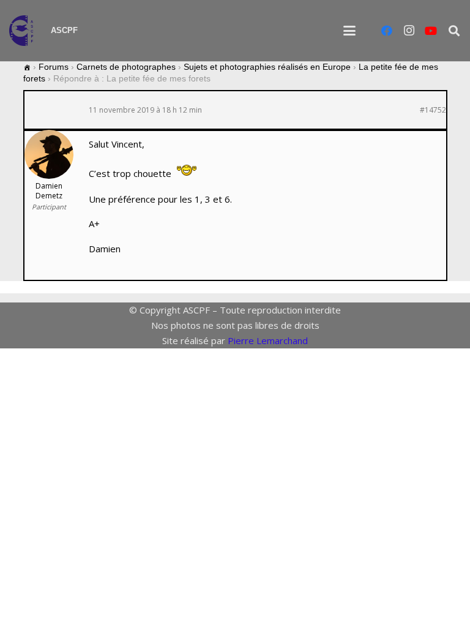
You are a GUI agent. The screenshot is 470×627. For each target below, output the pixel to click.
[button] (349, 30)
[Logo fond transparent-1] (23, 30)
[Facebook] (387, 31)
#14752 (433, 110)
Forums (54, 67)
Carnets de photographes (126, 67)
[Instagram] (409, 31)
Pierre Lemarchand (268, 340)
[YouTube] (431, 31)
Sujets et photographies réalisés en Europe (267, 67)
